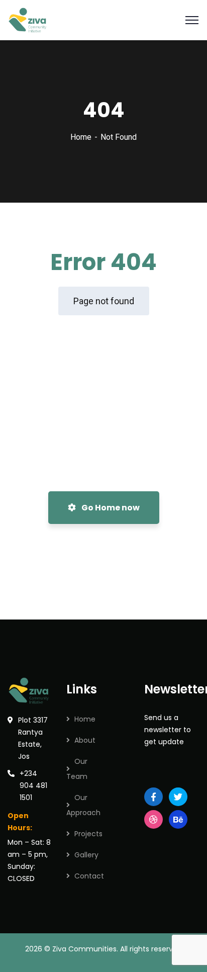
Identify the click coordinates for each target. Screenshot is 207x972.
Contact (89, 876)
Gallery (86, 855)
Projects (88, 834)
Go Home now (110, 507)
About (84, 740)
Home (80, 137)
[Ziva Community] (28, 19)
